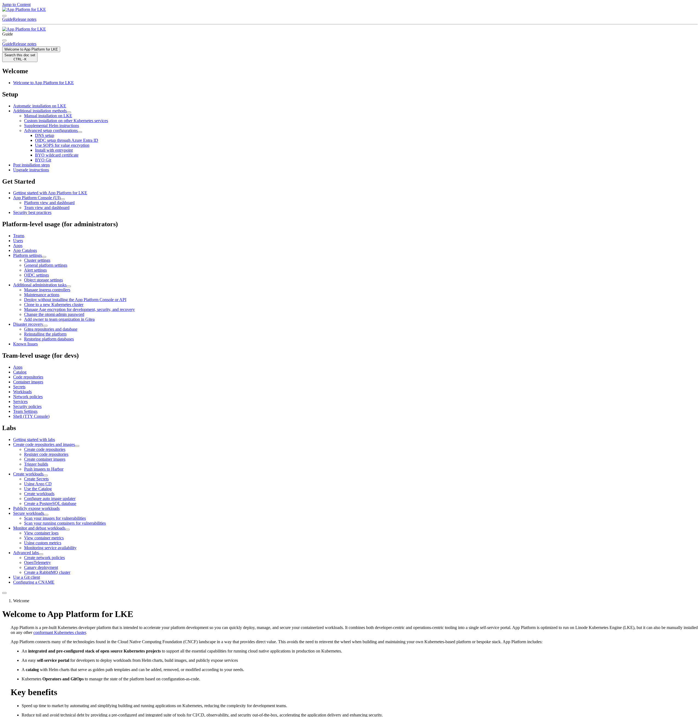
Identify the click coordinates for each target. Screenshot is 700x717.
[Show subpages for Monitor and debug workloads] (67, 529)
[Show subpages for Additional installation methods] (69, 112)
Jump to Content (16, 4)
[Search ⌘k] (4, 40)
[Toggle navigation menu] (4, 16)
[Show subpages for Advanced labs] (41, 554)
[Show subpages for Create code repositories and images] (77, 446)
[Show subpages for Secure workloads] (46, 515)
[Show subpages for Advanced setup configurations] (80, 132)
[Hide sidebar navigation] (4, 593)
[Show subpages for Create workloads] (45, 475)
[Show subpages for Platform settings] (44, 257)
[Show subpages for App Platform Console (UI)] (62, 199)
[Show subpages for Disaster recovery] (45, 326)
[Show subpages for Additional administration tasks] (68, 286)
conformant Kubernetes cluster (59, 632)
